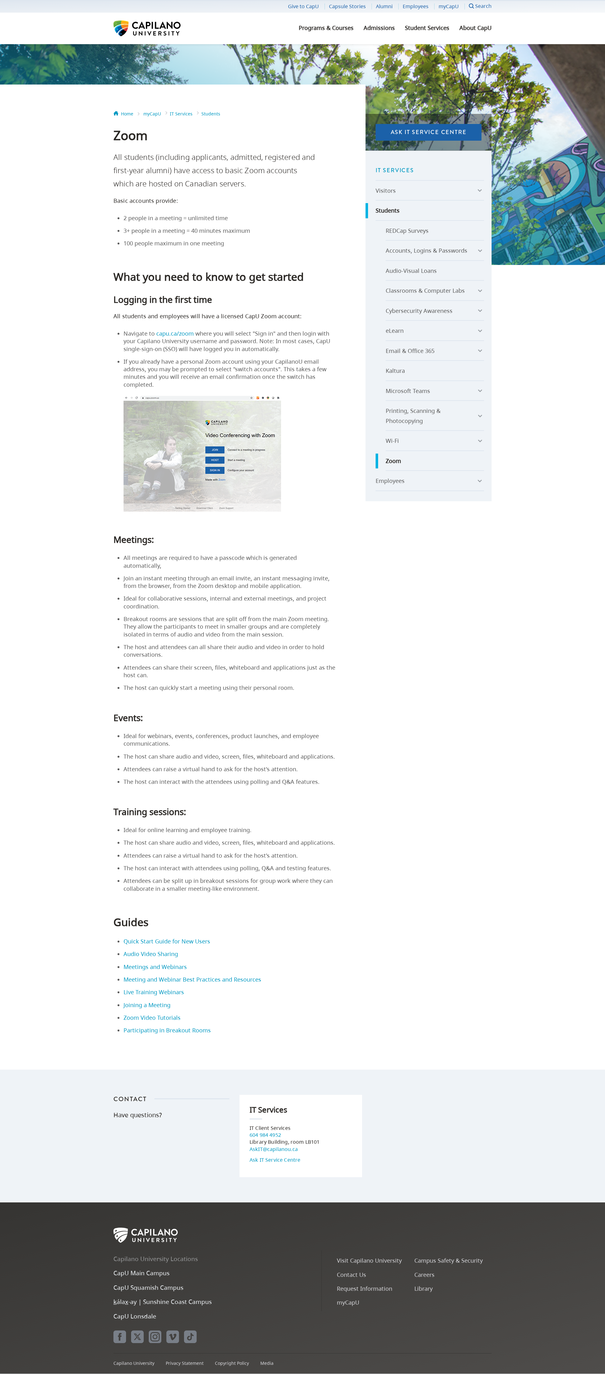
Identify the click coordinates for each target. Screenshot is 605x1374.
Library (423, 1288)
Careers (424, 1274)
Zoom (393, 461)
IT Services (181, 114)
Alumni (384, 6)
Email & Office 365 (410, 351)
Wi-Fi (392, 440)
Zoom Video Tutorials (152, 1017)
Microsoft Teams (408, 391)
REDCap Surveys (407, 230)
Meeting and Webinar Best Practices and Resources (192, 979)
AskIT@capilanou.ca (274, 1149)
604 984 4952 (265, 1134)
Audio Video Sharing (151, 954)
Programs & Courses (326, 28)
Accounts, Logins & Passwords (426, 250)
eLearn (395, 330)
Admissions (379, 28)
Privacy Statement (185, 1363)
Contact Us (351, 1274)
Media (267, 1363)
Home (127, 114)
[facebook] (119, 1336)
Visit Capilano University (369, 1260)
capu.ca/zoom (175, 333)
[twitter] (137, 1336)
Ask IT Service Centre (429, 132)
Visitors (386, 190)
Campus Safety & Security (448, 1260)
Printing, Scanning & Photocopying (413, 416)
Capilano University (163, 28)
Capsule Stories (347, 6)
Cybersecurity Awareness (419, 310)
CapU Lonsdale (134, 1316)
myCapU (449, 6)
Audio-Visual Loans (411, 270)
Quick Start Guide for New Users (167, 941)
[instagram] (155, 1336)
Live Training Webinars (154, 992)
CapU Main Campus (141, 1273)
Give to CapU (303, 6)
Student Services (427, 28)
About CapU (475, 28)
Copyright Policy (232, 1363)
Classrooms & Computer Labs (425, 290)
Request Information (364, 1288)
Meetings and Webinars (155, 967)
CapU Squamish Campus (148, 1287)
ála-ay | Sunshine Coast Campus (162, 1301)
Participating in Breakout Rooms (167, 1030)
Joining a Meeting (147, 1005)
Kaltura (395, 370)
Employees (416, 6)
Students (210, 114)
